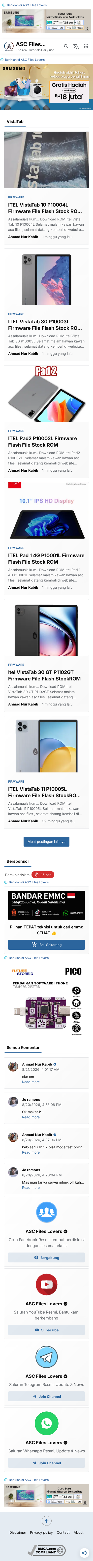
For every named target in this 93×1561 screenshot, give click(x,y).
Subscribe (50, 1330)
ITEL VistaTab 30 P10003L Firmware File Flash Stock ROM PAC (45, 325)
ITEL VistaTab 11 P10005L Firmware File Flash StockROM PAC (44, 792)
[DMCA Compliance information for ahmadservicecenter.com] (46, 1555)
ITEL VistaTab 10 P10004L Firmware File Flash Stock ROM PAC (45, 208)
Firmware (16, 197)
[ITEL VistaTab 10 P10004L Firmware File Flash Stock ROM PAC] (46, 160)
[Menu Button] (86, 46)
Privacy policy (41, 1532)
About (79, 1532)
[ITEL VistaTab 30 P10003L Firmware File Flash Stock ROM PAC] (46, 277)
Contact (63, 1532)
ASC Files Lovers (35, 5)
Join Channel (50, 1396)
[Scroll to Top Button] (47, 1521)
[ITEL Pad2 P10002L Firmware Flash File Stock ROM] (46, 394)
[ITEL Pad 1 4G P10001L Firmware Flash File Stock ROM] (46, 510)
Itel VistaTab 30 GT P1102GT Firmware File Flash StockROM (44, 675)
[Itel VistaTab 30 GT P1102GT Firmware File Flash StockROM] (46, 627)
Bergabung (49, 1257)
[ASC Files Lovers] (9, 46)
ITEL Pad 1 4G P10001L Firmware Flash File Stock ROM (46, 558)
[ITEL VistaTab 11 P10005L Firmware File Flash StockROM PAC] (46, 744)
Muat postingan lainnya (46, 841)
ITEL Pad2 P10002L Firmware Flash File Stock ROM (42, 441)
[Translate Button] (76, 46)
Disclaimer (17, 1532)
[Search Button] (66, 46)
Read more (31, 1082)
